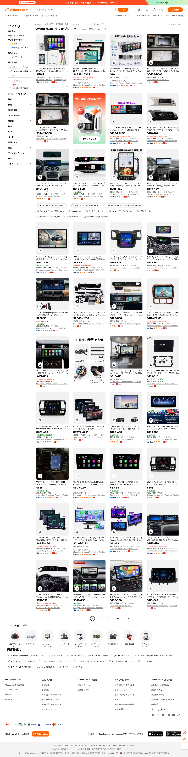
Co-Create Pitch (11, 690)
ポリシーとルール (49, 709)
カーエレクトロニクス (81, 24)
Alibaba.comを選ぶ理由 (14, 685)
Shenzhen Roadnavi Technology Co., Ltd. (52, 439)
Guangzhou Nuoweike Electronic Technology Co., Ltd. (163, 495)
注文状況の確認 (157, 695)
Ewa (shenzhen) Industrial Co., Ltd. (123, 495)
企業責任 (8, 695)
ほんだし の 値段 (146, 661)
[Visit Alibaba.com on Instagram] (168, 715)
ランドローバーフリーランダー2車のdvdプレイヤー (123, 205)
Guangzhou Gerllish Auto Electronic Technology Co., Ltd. (163, 384)
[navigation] (19, 322)
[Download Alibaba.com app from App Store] (155, 734)
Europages (131, 745)
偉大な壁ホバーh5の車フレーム (122, 661)
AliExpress (57, 745)
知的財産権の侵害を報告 (125, 704)
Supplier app (104, 734)
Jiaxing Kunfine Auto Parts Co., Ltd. (124, 141)
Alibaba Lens (10, 734)
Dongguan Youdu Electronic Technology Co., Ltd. (52, 270)
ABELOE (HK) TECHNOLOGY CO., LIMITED (89, 270)
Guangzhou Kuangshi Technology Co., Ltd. (126, 194)
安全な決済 (46, 685)
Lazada (94, 745)
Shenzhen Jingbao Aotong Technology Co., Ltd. (52, 384)
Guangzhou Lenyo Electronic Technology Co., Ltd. (89, 196)
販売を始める (156, 690)
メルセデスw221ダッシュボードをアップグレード (155, 656)
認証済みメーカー (85, 685)
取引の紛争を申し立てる (125, 695)
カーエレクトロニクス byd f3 (50, 217)
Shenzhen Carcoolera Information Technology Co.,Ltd (163, 141)
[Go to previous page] (87, 618)
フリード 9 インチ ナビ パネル (21, 667)
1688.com (68, 745)
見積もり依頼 (83, 690)
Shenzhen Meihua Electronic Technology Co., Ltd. (163, 326)
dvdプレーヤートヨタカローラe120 (86, 205)
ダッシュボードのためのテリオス (96, 217)
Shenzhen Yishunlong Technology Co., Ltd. (52, 80)
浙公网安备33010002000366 (136, 753)
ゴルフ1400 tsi (57, 656)
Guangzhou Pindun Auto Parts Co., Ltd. (88, 324)
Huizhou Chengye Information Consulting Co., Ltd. (89, 495)
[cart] (147, 10)
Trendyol (121, 745)
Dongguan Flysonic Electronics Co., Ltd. (126, 83)
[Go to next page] (128, 618)
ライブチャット (121, 690)
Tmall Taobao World (81, 745)
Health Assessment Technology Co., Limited (126, 382)
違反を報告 (119, 709)
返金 (116, 699)
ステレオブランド (76, 656)
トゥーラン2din (72, 217)
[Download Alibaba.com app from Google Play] (174, 734)
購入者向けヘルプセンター (125, 685)
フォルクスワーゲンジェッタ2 (122, 211)
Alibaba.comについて (14, 679)
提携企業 (155, 704)
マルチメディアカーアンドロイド (22, 661)
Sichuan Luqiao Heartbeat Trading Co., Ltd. (126, 324)
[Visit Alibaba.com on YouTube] (173, 715)
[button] (115, 9)
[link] (184, 732)
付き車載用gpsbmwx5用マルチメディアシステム (28, 656)
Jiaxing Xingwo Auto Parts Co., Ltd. (49, 551)
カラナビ (79, 667)
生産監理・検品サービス (51, 704)
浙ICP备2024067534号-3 (159, 753)
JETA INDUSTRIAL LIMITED (158, 80)
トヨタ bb (65, 667)
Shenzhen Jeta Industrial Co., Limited (51, 139)
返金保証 (45, 690)
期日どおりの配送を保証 (51, 695)
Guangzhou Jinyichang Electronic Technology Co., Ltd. (52, 495)
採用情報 (8, 699)
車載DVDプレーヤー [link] (102, 24)
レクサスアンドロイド (123, 656)
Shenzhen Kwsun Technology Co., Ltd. (125, 268)
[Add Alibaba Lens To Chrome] (40, 734)
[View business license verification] (117, 753)
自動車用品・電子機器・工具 (56, 24)
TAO (114, 745)
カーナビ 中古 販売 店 (46, 667)
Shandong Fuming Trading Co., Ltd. (123, 439)
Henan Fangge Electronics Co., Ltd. (161, 194)
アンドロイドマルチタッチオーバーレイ (55, 661)
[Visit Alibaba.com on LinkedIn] (158, 715)
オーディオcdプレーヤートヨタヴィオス (90, 661)
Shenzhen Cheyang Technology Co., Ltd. (89, 85)
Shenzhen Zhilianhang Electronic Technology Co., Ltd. (163, 439)
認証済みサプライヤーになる (163, 699)
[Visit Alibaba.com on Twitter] (163, 715)
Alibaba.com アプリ (120, 734)
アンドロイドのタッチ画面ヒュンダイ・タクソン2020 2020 (60, 211)
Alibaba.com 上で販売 (160, 685)
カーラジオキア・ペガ (96, 211)
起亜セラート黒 (145, 211)
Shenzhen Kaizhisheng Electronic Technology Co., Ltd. (89, 437)
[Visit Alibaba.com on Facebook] (152, 715)
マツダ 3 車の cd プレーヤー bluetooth (53, 205)
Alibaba (38, 24)
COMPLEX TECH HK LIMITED (48, 196)
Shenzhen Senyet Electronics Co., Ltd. (162, 268)
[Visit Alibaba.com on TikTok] (178, 715)
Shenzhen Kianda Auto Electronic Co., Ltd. (52, 328)
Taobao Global (104, 745)
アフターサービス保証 (51, 699)
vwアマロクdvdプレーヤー (99, 656)
